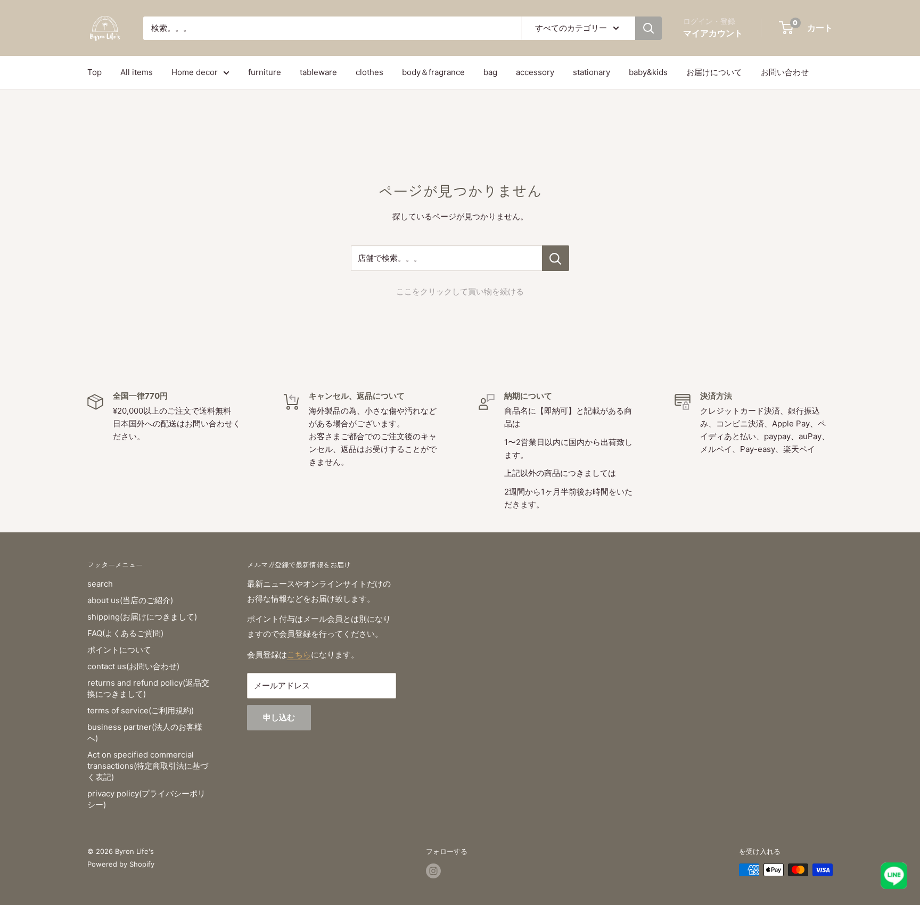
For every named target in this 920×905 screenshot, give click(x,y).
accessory (535, 72)
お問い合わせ (785, 72)
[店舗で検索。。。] (555, 258)
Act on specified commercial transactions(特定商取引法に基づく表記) (147, 766)
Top (94, 72)
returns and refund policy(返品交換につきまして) (148, 688)
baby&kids (648, 72)
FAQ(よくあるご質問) (125, 633)
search (100, 584)
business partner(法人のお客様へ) (144, 732)
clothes (369, 72)
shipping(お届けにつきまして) (142, 617)
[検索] (648, 28)
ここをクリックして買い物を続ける (460, 291)
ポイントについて (119, 650)
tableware (318, 72)
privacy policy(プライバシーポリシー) (146, 799)
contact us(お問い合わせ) (133, 666)
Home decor (194, 72)
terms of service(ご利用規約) (140, 710)
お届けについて (714, 72)
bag (490, 72)
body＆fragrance (433, 72)
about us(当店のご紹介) (130, 600)
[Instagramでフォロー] (433, 870)
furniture (264, 72)
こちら (299, 654)
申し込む (279, 717)
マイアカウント (713, 33)
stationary (591, 72)
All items (136, 72)
